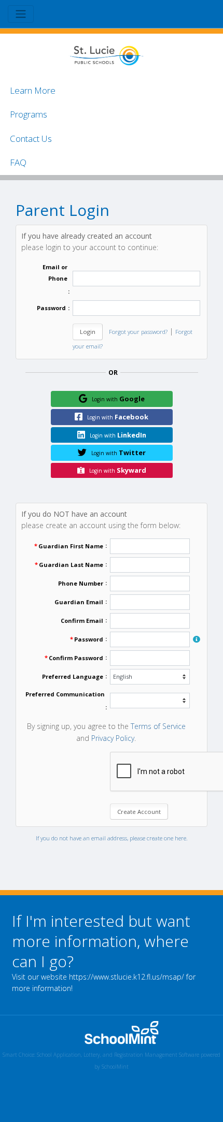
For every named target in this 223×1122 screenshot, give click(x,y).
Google (118, 398)
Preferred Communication (65, 694)
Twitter (118, 452)
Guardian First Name (70, 546)
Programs (28, 114)
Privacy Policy (112, 738)
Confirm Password (76, 658)
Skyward (117, 470)
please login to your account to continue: (89, 241)
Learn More (32, 90)
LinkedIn (118, 435)
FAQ (18, 162)
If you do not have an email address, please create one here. (112, 838)
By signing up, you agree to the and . (106, 731)
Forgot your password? (138, 332)
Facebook (117, 416)
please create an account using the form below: (100, 519)
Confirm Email (82, 620)
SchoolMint (115, 1066)
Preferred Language (72, 676)
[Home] (106, 55)
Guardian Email (78, 602)
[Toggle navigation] (21, 14)
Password (51, 308)
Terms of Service (158, 726)
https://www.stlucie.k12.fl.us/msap (125, 977)
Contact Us (31, 138)
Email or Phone (55, 272)
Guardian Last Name (71, 565)
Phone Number (80, 583)
